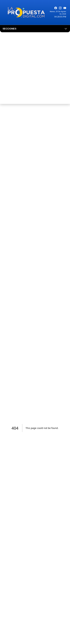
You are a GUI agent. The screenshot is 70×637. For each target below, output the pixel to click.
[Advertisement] (35, 69)
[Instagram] (60, 8)
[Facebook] (55, 8)
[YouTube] (64, 8)
